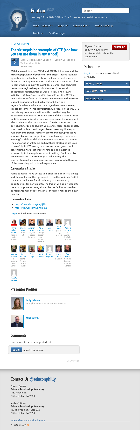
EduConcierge (57, 33)
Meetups (38, 33)
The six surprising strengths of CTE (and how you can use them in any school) (44, 52)
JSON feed (73, 360)
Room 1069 (26, 66)
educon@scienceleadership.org (28, 420)
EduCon (42, 10)
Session (14, 62)
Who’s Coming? (104, 25)
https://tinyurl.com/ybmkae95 (31, 207)
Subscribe (119, 47)
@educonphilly (43, 379)
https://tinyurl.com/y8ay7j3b (30, 204)
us (25, 424)
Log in (14, 213)
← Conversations (20, 43)
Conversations (81, 25)
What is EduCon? (43, 25)
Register (63, 25)
